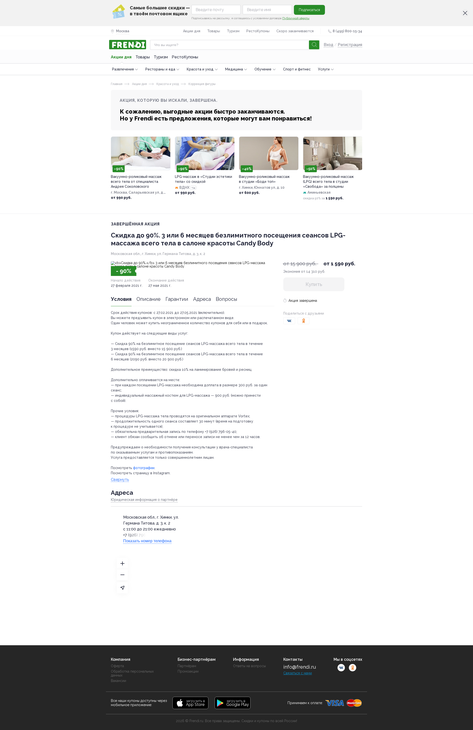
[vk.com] (341, 667)
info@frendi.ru (299, 667)
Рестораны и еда (160, 69)
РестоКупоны (258, 31)
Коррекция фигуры (202, 84)
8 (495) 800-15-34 (347, 31)
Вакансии (118, 681)
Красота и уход (200, 69)
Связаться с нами (297, 673)
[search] (314, 44)
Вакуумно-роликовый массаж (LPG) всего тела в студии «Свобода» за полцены (328, 181)
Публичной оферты (295, 18)
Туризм (233, 31)
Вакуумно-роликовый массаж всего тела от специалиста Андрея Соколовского (136, 181)
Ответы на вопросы (249, 666)
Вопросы (226, 299)
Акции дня (191, 31)
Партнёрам (187, 666)
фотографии (143, 468)
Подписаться (309, 10)
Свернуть (120, 480)
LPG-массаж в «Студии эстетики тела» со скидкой (203, 179)
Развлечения (123, 69)
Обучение (262, 69)
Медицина (234, 69)
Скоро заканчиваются (295, 31)
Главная (116, 84)
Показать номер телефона (147, 541)
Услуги (324, 69)
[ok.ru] (352, 667)
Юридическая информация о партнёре (144, 500)
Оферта (117, 666)
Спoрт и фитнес (297, 69)
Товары (213, 31)
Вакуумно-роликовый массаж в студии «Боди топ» (264, 179)
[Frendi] (128, 44)
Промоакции (188, 671)
